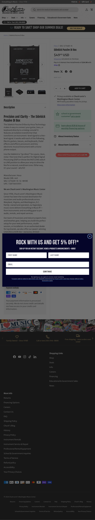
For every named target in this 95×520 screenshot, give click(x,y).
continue (47, 271)
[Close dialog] (90, 236)
